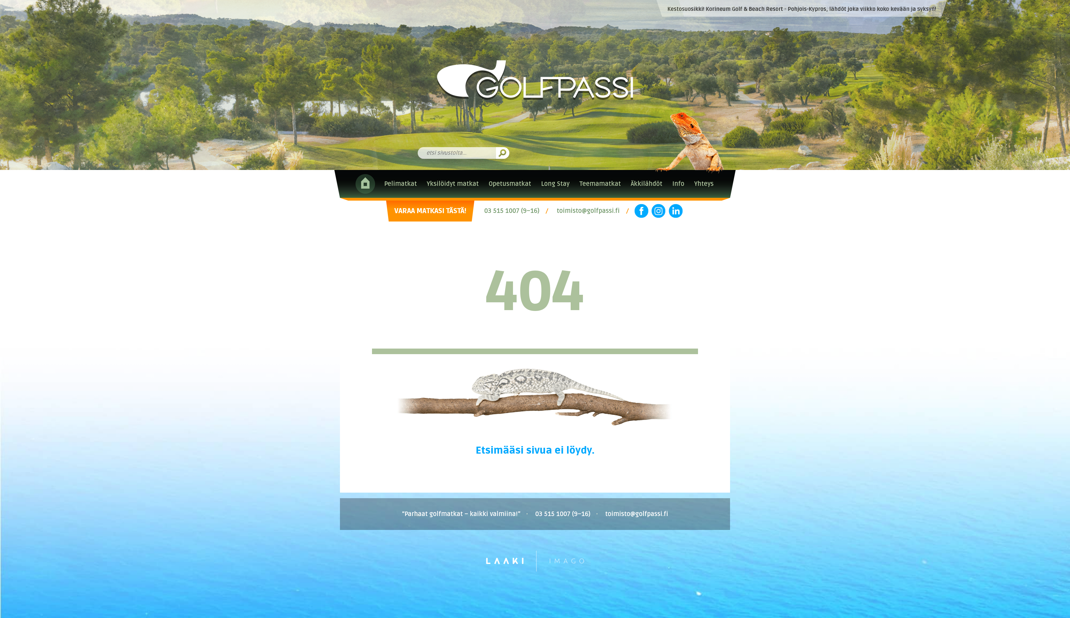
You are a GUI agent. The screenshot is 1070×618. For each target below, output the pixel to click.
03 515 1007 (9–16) (511, 211)
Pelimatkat (400, 184)
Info (678, 184)
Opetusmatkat (510, 184)
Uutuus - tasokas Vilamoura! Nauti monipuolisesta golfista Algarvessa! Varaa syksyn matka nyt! (812, 9)
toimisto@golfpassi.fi (588, 211)
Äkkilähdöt (646, 184)
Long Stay (555, 184)
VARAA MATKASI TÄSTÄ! (430, 211)
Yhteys (704, 184)
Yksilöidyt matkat (453, 184)
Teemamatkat (600, 184)
